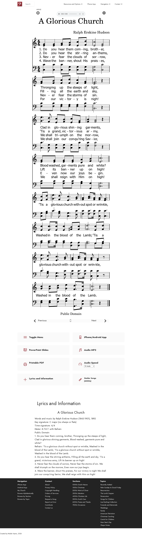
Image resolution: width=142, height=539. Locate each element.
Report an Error (50, 502)
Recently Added (106, 484)
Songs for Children (107, 499)
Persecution (104, 496)
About (47, 484)
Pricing (47, 496)
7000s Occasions (79, 505)
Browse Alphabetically (25, 493)
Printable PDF (36, 362)
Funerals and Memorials (108, 505)
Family (102, 510)
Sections (76, 481)
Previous (42, 320)
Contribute (49, 505)
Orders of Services (52, 493)
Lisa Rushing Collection (108, 502)
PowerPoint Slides (38, 350)
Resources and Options (72, 4)
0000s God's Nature (80, 484)
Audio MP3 (90, 350)
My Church (21, 490)
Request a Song (50, 499)
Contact (117, 4)
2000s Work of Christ (80, 490)
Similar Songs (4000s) (90, 379)
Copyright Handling (52, 490)
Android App (22, 487)
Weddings (104, 508)
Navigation (104, 4)
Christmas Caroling (107, 516)
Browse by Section (24, 496)
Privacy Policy (50, 487)
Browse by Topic (23, 499)
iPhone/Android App (95, 337)
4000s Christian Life (80, 496)
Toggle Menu (36, 337)
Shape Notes (105, 525)
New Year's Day (105, 522)
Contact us (49, 508)
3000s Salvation (78, 493)
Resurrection (104, 490)
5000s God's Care (79, 499)
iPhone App (21, 484)
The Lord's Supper (107, 493)
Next (93, 320)
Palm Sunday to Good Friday (110, 487)
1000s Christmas (79, 487)
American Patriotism (107, 513)
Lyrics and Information (41, 378)
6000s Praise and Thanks (82, 502)
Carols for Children (107, 519)
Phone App (91, 4)
